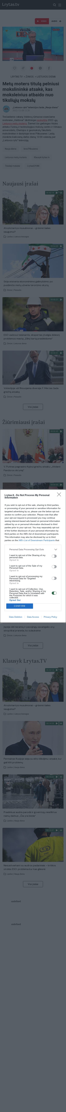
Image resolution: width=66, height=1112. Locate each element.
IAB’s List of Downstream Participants (37, 540)
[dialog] (33, 556)
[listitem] (33, 549)
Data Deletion (15, 617)
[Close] (60, 495)
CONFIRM (19, 606)
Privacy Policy (50, 617)
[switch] (54, 556)
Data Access (33, 617)
